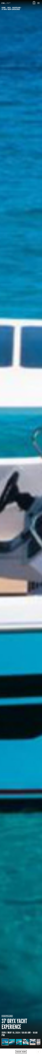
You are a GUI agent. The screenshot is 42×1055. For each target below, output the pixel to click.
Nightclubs (16, 7)
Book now (21, 1052)
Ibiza (9, 7)
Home (4, 7)
